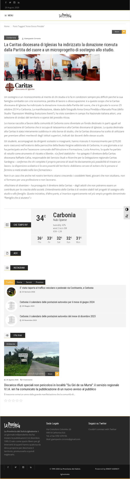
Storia (19, 282)
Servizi (29, 282)
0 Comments (27, 380)
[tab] (9, 282)
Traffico (9, 282)
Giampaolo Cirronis (32, 38)
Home (7, 26)
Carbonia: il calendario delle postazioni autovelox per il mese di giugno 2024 (57, 302)
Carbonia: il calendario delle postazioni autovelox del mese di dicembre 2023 (58, 316)
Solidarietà (11, 37)
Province (39, 282)
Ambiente (10, 344)
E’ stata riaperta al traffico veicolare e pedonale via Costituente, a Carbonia (56, 287)
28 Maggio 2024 (28, 306)
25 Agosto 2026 (12, 380)
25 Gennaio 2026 (28, 292)
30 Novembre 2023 (29, 320)
